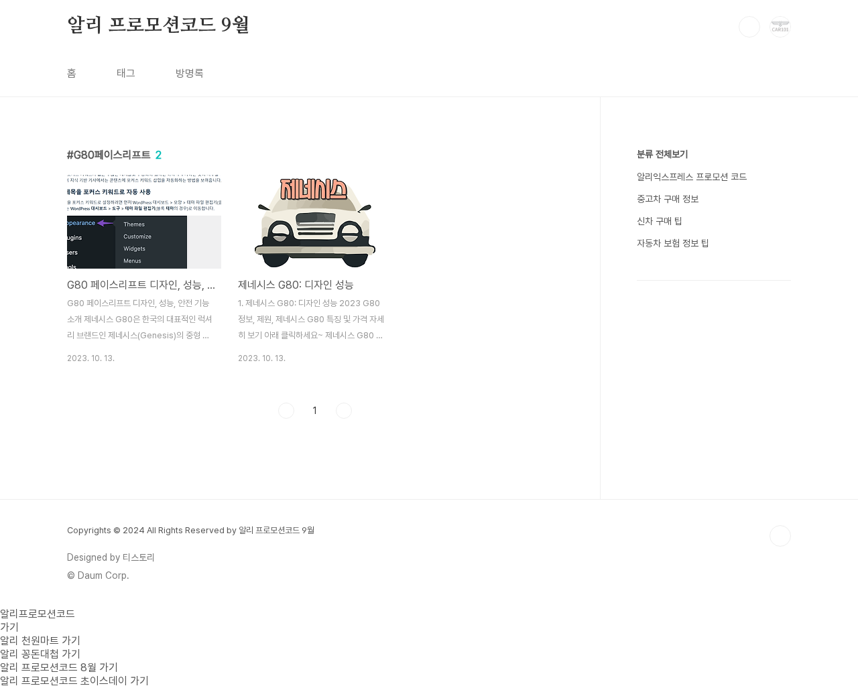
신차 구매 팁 (659, 221)
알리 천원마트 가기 (40, 640)
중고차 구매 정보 (667, 199)
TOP (780, 536)
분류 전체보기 (662, 154)
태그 (126, 73)
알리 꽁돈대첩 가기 (40, 654)
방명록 (190, 73)
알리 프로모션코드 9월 (158, 26)
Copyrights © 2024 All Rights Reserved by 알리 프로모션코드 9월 (190, 530)
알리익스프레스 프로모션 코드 (692, 176)
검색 (749, 27)
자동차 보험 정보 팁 (673, 243)
